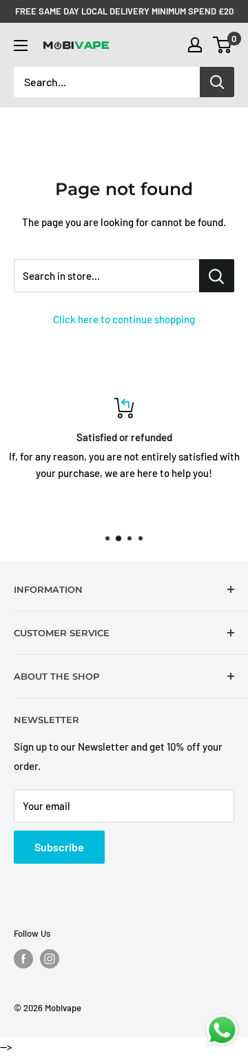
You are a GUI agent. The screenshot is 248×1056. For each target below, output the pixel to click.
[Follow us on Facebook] (23, 958)
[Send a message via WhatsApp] (222, 1030)
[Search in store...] (216, 275)
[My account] (195, 44)
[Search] (217, 82)
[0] (222, 45)
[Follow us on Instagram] (49, 958)
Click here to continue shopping (124, 319)
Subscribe (59, 846)
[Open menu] (21, 45)
